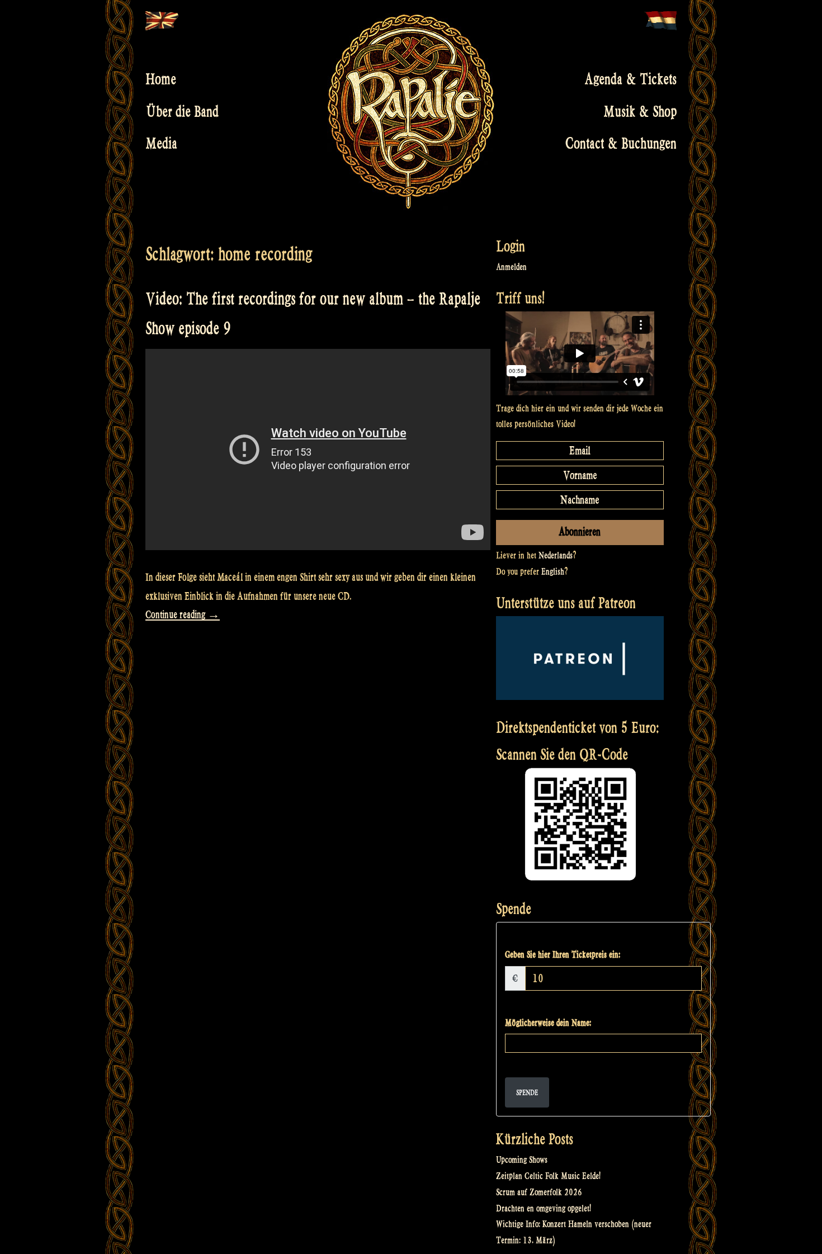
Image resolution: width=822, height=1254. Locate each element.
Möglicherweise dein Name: (548, 1023)
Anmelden (511, 267)
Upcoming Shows (521, 1159)
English (552, 571)
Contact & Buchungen (621, 144)
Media (161, 144)
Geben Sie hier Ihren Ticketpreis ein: (562, 954)
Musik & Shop (640, 111)
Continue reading (182, 614)
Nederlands (555, 555)
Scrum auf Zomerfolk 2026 (539, 1192)
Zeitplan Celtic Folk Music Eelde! (548, 1176)
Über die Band (182, 111)
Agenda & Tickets (630, 79)
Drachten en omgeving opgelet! (543, 1208)
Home (160, 79)
